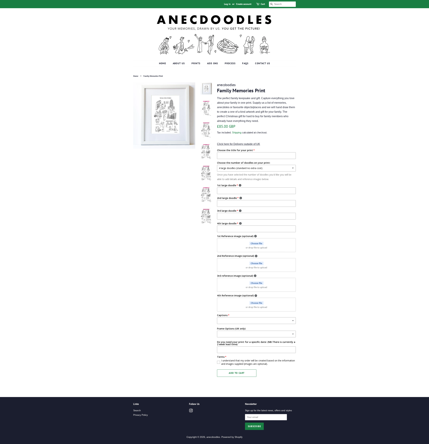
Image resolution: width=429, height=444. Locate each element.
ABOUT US (179, 63)
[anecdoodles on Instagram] (191, 411)
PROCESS (230, 63)
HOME (162, 63)
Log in (227, 4)
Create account (243, 4)
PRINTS (196, 63)
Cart (263, 4)
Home (135, 76)
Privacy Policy (140, 415)
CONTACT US (262, 63)
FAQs (245, 63)
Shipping (236, 132)
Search (137, 410)
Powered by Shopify (231, 437)
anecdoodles (213, 437)
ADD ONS (212, 63)
